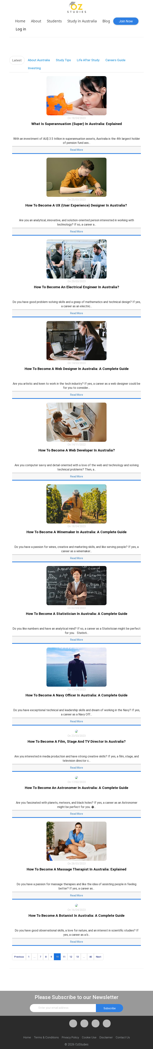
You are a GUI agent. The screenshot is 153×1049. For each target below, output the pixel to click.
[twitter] (84, 1023)
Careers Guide (115, 60)
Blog (106, 21)
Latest (17, 60)
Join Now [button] (126, 21)
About (36, 21)
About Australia (39, 60)
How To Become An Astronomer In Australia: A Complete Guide (76, 788)
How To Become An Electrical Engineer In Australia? (76, 287)
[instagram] (107, 1023)
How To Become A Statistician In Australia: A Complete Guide (76, 614)
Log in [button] (21, 29)
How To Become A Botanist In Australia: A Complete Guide (76, 915)
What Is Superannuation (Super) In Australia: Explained (76, 124)
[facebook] (73, 1023)
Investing (34, 68)
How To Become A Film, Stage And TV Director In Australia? (77, 741)
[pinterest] (95, 1023)
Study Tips (63, 60)
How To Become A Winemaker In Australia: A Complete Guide (76, 532)
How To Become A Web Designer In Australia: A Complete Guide (77, 369)
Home (20, 21)
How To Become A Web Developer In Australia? (76, 450)
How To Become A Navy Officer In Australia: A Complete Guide (76, 695)
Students (54, 21)
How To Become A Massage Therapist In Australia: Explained (76, 869)
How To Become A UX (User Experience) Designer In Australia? (76, 205)
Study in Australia (82, 21)
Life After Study (88, 60)
